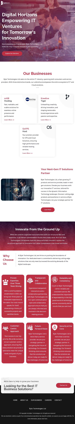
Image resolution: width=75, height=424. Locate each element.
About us (24, 400)
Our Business (36, 400)
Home (15, 400)
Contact (58, 400)
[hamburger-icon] (72, 3)
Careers (48, 400)
